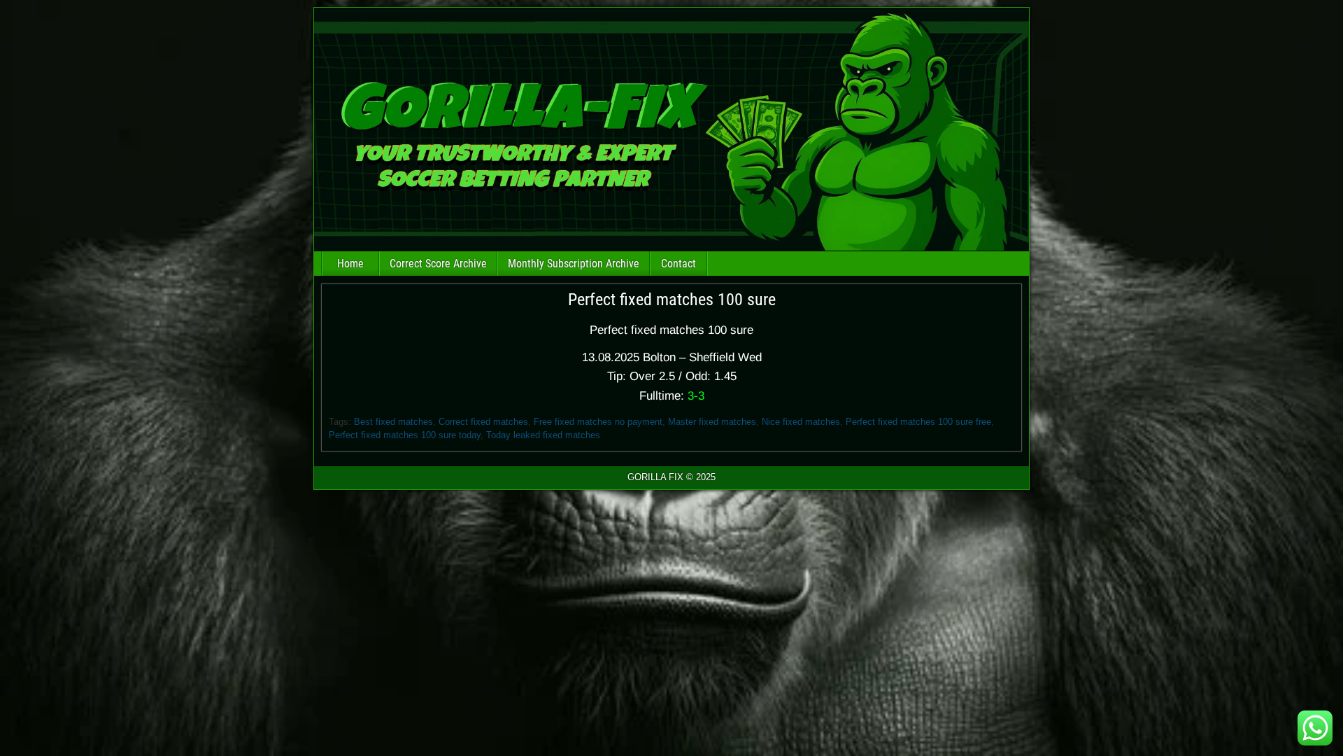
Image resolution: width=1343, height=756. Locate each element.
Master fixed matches (712, 421)
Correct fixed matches (483, 421)
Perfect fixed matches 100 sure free (918, 421)
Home (350, 263)
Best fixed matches (393, 421)
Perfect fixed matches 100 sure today (405, 435)
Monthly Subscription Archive (573, 263)
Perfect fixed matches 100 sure (672, 299)
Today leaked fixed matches (543, 435)
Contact (678, 263)
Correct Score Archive (438, 263)
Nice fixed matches (801, 421)
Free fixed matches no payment (598, 421)
